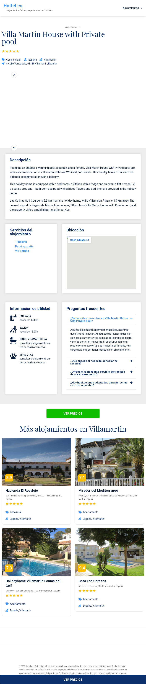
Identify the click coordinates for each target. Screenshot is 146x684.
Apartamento (90, 512)
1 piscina (21, 242)
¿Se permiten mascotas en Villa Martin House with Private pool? (99, 320)
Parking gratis (24, 246)
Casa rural (15, 512)
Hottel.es (13, 5)
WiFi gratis (22, 251)
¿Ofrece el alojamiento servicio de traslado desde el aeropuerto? (97, 373)
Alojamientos (131, 8)
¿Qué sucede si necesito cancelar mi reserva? (94, 362)
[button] (101, 319)
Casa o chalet (13, 59)
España (14, 518)
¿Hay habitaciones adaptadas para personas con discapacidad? (98, 384)
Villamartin (25, 518)
